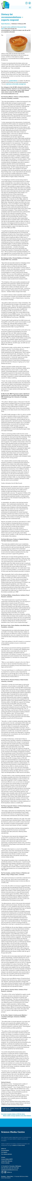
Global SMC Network (6, 1161)
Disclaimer (3, 1176)
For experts (4, 1152)
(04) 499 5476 (4, 1168)
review (3, 1110)
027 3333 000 (15, 1168)
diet (7, 1108)
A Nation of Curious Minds (18, 1145)
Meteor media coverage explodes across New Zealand (17, 1115)
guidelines (12, 1108)
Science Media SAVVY (7, 1159)
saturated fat (8, 1110)
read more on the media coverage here (16, 84)
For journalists (5, 1150)
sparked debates (13, 80)
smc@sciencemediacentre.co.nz (9, 1169)
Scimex (3, 1157)
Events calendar (5, 1163)
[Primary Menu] (30, 7)
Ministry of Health (19, 1108)
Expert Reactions (5, 23)
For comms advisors (6, 1154)
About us (3, 1148)
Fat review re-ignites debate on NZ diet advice (13, 1114)
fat (8, 1108)
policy (27, 1108)
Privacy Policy (10, 1176)
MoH (25, 1108)
